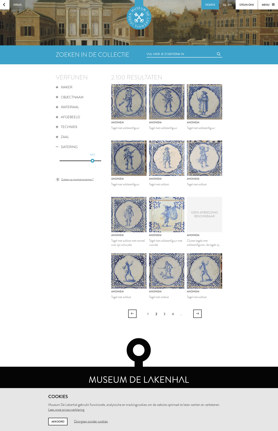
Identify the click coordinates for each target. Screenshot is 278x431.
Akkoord (57, 421)
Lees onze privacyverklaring (66, 409)
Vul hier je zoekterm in (158, 49)
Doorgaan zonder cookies (91, 421)
